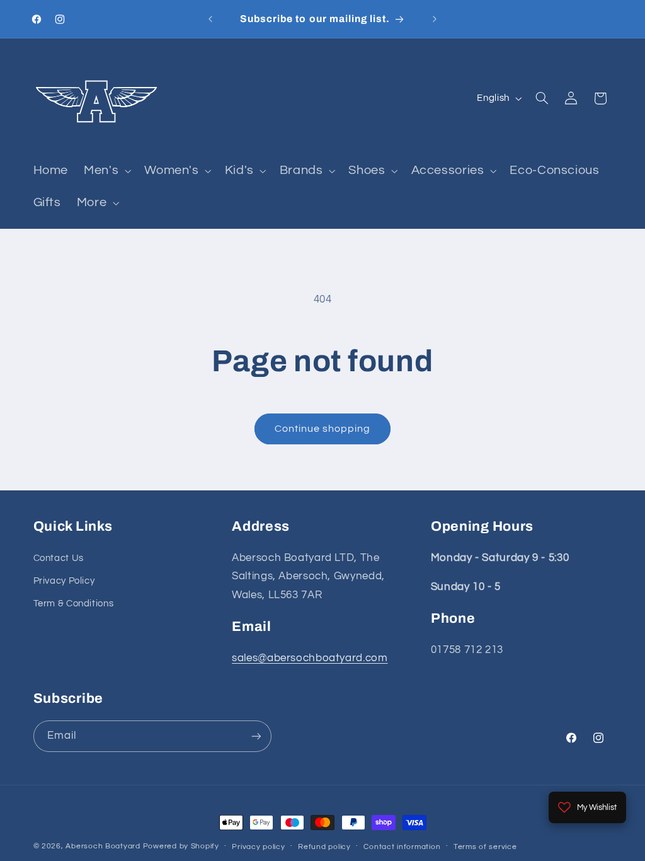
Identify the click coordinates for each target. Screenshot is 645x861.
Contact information (401, 846)
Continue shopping (323, 429)
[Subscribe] (255, 735)
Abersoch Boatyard (104, 846)
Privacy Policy (64, 581)
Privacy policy (258, 846)
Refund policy (324, 846)
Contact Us (58, 558)
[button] (106, 171)
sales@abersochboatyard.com (309, 658)
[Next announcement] (434, 19)
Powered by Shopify (181, 846)
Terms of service (485, 846)
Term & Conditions (73, 603)
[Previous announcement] (210, 19)
